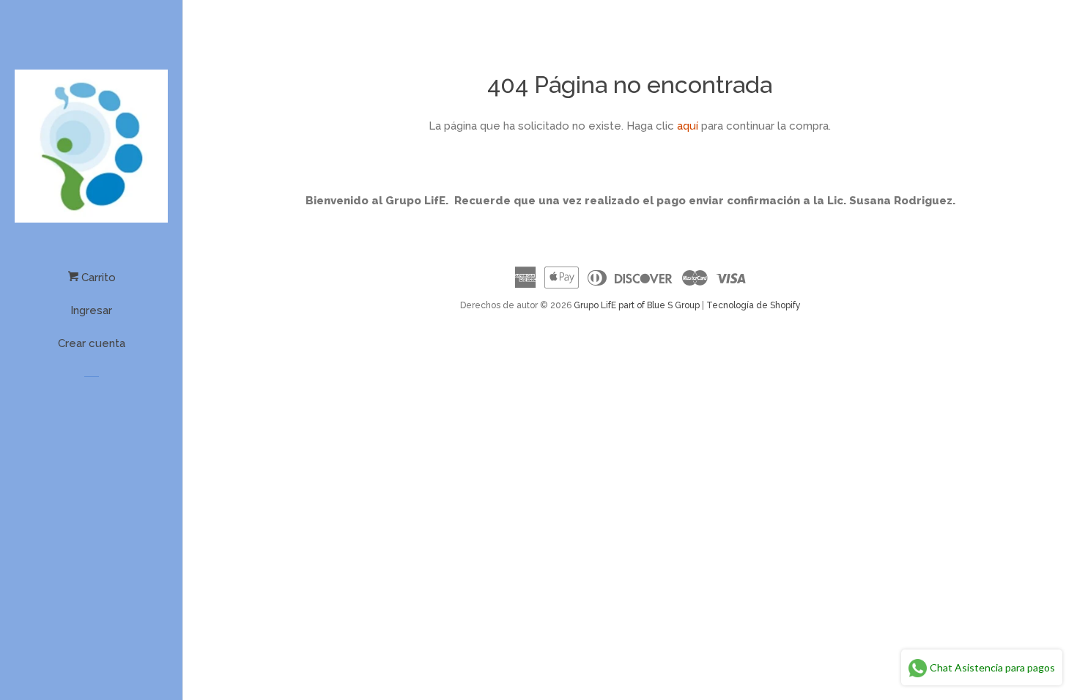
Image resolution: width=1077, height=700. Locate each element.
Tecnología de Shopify (753, 305)
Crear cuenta (91, 343)
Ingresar (91, 310)
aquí (687, 126)
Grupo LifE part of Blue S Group (637, 305)
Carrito (97, 277)
